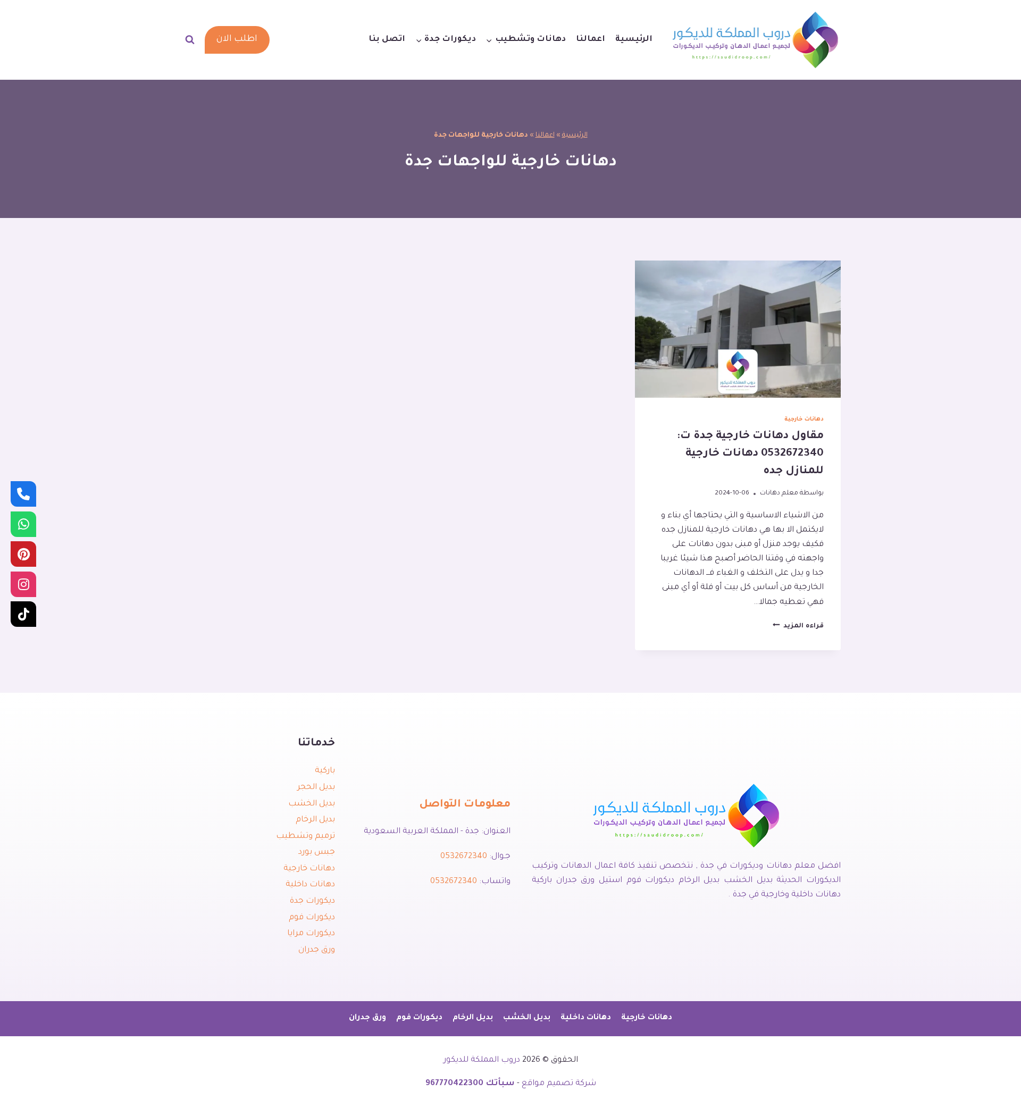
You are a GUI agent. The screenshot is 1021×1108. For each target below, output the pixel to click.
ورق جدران (316, 950)
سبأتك (500, 1083)
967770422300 (454, 1083)
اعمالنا (590, 39)
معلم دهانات (779, 493)
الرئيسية (633, 39)
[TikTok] (23, 614)
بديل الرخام (315, 820)
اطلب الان (236, 40)
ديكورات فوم (312, 917)
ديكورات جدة (312, 901)
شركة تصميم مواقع (559, 1083)
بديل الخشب (311, 804)
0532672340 (463, 856)
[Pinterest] (23, 554)
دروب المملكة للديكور (481, 1060)
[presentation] (738, 329)
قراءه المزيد (798, 626)
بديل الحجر (316, 787)
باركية (325, 771)
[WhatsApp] (23, 524)
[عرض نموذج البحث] (189, 39)
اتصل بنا (387, 39)
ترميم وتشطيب (305, 836)
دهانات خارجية (804, 419)
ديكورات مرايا (311, 933)
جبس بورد (316, 852)
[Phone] (23, 494)
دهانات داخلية (310, 884)
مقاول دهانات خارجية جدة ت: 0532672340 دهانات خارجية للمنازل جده (750, 454)
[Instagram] (23, 584)
